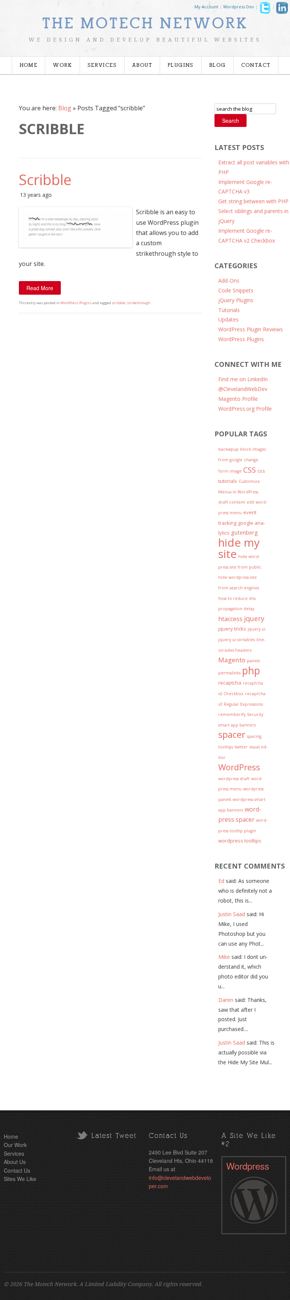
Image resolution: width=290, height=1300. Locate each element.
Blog (217, 65)
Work (62, 65)
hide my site (239, 548)
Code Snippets (235, 290)
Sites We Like (20, 1179)
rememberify (231, 714)
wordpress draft (234, 778)
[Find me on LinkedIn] (282, 9)
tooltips (225, 747)
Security (255, 714)
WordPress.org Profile (245, 408)
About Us (15, 1162)
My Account (206, 6)
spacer (231, 734)
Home (29, 65)
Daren (225, 999)
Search (230, 120)
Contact (256, 65)
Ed (221, 880)
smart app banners (237, 725)
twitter (241, 747)
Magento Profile (238, 398)
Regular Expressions (243, 704)
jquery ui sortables (236, 639)
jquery (254, 618)
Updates (228, 319)
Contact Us (17, 1170)
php (251, 670)
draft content (231, 502)
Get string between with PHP (253, 201)
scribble (118, 302)
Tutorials (229, 310)
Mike (224, 956)
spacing (254, 736)
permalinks (229, 673)
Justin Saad (231, 914)
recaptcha (229, 682)
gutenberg (244, 532)
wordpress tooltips (239, 840)
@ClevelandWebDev (242, 389)
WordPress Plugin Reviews (250, 329)
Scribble (45, 179)
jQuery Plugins (235, 300)
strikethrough (138, 302)
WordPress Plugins (76, 302)
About (142, 65)
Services (102, 65)
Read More (39, 288)
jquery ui (256, 629)
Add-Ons (228, 280)
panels (253, 660)
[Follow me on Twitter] (265, 9)
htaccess (230, 619)
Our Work (15, 1145)
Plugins (181, 65)
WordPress (239, 767)
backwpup (228, 449)
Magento (231, 659)
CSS (249, 470)
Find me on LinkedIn (243, 379)
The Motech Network (145, 23)
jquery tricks (232, 628)
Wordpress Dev (238, 6)
